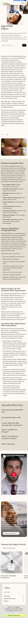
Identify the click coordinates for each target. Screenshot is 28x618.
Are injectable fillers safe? (11, 417)
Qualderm (17, 607)
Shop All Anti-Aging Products (9, 548)
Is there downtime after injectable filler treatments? (12, 424)
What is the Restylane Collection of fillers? (10, 437)
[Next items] (7, 134)
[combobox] (11, 45)
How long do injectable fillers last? (12, 411)
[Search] (24, 45)
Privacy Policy (8, 608)
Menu (22, 3)
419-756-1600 (7, 592)
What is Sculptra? (8, 444)
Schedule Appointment (14, 615)
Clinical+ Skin (5, 553)
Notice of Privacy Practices (17, 608)
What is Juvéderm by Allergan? (9, 431)
